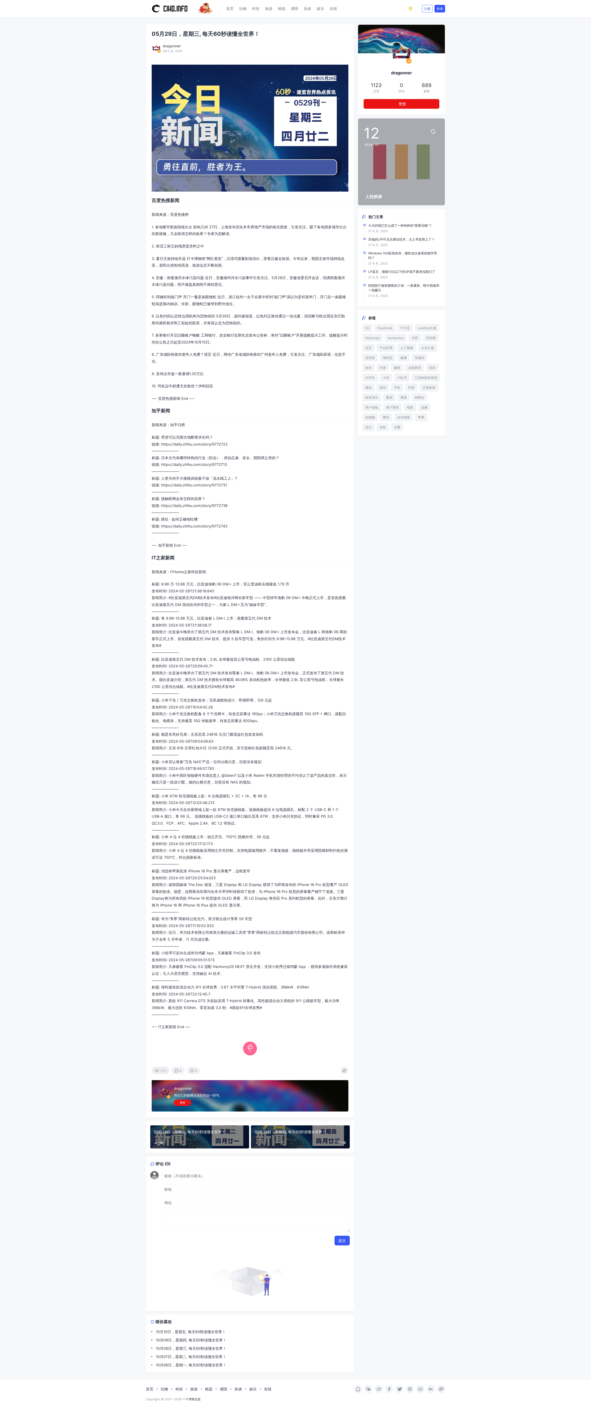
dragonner (183, 1088)
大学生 (370, 378)
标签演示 (371, 397)
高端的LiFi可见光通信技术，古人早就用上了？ (401, 239)
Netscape (372, 338)
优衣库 (370, 358)
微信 (368, 387)
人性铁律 (373, 196)
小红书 (402, 378)
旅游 (268, 8)
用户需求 (392, 407)
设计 (368, 427)
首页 (230, 8)
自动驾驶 (403, 417)
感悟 (294, 8)
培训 (432, 368)
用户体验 (371, 407)
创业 (368, 368)
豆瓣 (397, 427)
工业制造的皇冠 (426, 378)
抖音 (411, 387)
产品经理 (386, 348)
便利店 (387, 358)
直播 (424, 407)
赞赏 (182, 1102)
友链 (333, 8)
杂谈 (307, 8)
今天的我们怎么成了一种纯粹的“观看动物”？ (400, 225)
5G (367, 328)
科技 (255, 8)
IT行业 (405, 328)
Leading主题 (427, 328)
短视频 (370, 417)
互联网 (431, 338)
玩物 (243, 8)
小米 (386, 378)
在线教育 (414, 368)
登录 (440, 9)
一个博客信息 (192, 1399)
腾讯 (386, 417)
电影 (410, 407)
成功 (383, 387)
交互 (368, 348)
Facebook (384, 328)
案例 (389, 397)
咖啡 (397, 368)
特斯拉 (419, 397)
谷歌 (383, 427)
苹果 (421, 417)
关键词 (419, 358)
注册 (427, 9)
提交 (342, 1240)
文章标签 (428, 387)
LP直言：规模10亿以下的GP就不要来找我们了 (401, 272)
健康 (403, 358)
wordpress (396, 338)
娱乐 (320, 8)
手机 (397, 387)
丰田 (415, 338)
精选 (281, 8)
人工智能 (406, 348)
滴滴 (403, 397)
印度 (383, 368)
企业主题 (427, 348)
